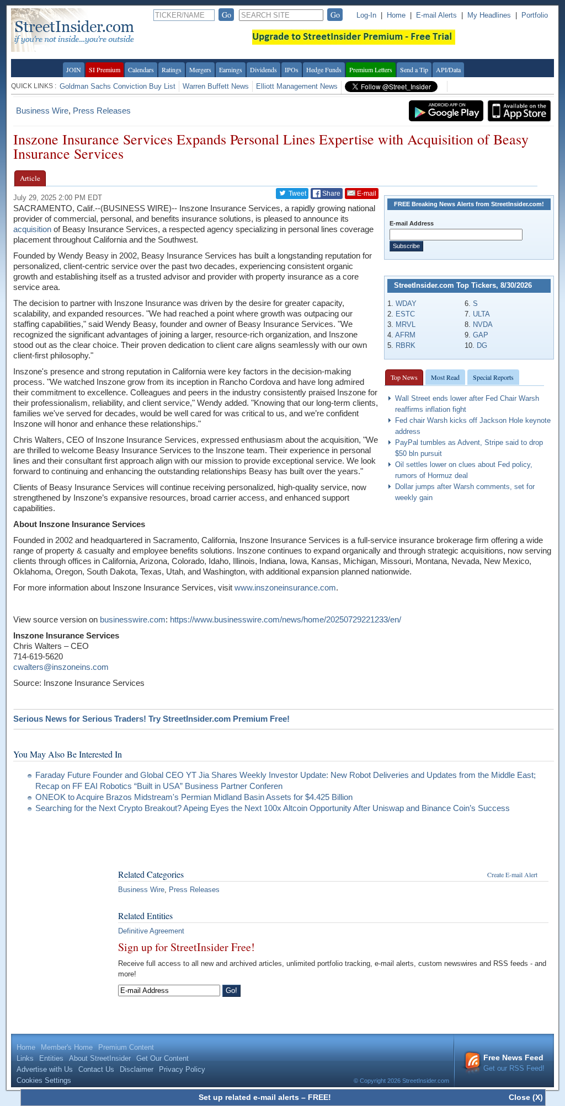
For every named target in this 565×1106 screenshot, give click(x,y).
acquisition (32, 229)
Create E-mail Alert (512, 874)
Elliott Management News (297, 86)
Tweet (296, 193)
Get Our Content (162, 1058)
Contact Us (96, 1069)
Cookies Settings (44, 1080)
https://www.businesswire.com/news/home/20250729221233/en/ (285, 619)
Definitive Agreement (151, 931)
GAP (480, 335)
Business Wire (42, 110)
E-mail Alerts (436, 15)
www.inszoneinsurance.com (285, 587)
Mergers (200, 69)
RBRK (405, 345)
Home (396, 15)
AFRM (405, 335)
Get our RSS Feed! (514, 1062)
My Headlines (489, 15)
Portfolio (534, 15)
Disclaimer (136, 1069)
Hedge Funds (324, 69)
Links (25, 1058)
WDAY (406, 303)
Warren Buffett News (216, 86)
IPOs (292, 69)
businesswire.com (133, 619)
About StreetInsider (100, 1058)
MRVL (405, 324)
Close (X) (526, 1097)
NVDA (483, 324)
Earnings (230, 69)
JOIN (73, 69)
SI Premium (104, 69)
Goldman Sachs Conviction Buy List (117, 86)
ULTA (481, 314)
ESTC (405, 314)
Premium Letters (370, 69)
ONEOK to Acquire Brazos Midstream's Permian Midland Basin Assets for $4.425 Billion (194, 797)
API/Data (448, 69)
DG (482, 345)
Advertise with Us (45, 1069)
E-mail (365, 193)
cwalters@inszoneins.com (61, 667)
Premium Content (126, 1047)
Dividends (263, 69)
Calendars (141, 69)
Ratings (172, 69)
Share (330, 193)
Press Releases (102, 110)
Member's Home (67, 1047)
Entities (51, 1058)
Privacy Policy (182, 1069)
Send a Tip (414, 69)
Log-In (366, 15)
